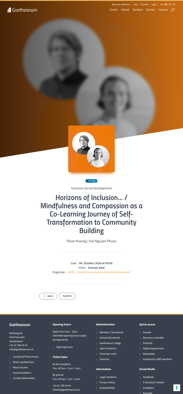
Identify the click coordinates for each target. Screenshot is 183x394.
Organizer (59, 272)
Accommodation (22, 373)
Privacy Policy (107, 382)
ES (174, 4)
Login (154, 4)
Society (150, 9)
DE (161, 4)
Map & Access (20, 367)
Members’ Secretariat (111, 332)
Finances (104, 359)
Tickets (67, 296)
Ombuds (147, 343)
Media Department (153, 348)
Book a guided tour (23, 362)
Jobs (135, 4)
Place (81, 267)
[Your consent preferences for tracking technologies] (176, 387)
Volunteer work (108, 354)
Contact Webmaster (24, 378)
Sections (138, 9)
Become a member (153, 337)
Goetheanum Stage (110, 343)
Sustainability (107, 388)
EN (166, 4)
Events (114, 9)
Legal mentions (108, 377)
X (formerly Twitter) (154, 382)
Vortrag (91, 180)
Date (73, 263)
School (125, 9)
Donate (144, 4)
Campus (163, 9)
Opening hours (64, 347)
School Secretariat (110, 337)
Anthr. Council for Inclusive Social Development (99, 272)
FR (170, 4)
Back (50, 296)
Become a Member (121, 4)
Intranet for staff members (157, 359)
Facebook (148, 377)
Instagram (148, 388)
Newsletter (149, 354)
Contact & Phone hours (25, 356)
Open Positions (108, 348)
